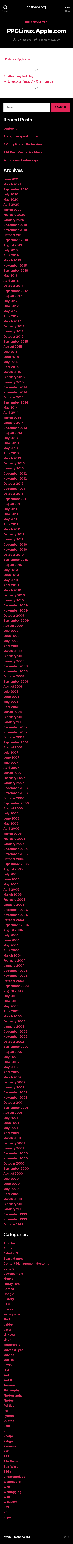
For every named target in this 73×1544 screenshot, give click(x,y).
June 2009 (11, 636)
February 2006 (14, 838)
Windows (10, 1502)
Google (8, 1294)
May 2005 (11, 884)
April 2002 (11, 1072)
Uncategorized (36, 22)
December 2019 (15, 225)
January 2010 (13, 600)
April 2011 (10, 524)
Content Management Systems (26, 1263)
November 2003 (15, 975)
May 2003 (11, 1006)
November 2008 (15, 671)
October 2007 (13, 737)
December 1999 (15, 1214)
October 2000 (13, 1163)
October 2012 (13, 483)
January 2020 (13, 220)
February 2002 (14, 1082)
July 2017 (10, 301)
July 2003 (11, 996)
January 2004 (13, 965)
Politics (8, 1405)
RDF (6, 1431)
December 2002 (15, 1031)
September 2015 (15, 341)
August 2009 (13, 625)
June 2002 (11, 1062)
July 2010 (10, 570)
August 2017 (12, 296)
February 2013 (14, 463)
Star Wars (10, 1466)
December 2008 (15, 666)
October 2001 (13, 1102)
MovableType (13, 1350)
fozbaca (26, 39)
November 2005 (15, 854)
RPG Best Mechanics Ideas (22, 152)
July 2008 (11, 691)
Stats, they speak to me (20, 136)
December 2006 (15, 788)
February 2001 (14, 1143)
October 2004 (13, 920)
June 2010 (11, 575)
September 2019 (15, 240)
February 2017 (14, 326)
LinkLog (9, 1334)
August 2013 (12, 433)
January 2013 (13, 468)
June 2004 (11, 940)
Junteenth (11, 128)
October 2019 (13, 235)
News (7, 1365)
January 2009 (13, 661)
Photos (8, 1400)
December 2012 (15, 473)
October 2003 (13, 981)
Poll (6, 1410)
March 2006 (12, 833)
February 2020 (14, 214)
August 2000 (13, 1173)
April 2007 (11, 767)
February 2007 (14, 778)
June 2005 (11, 879)
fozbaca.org (36, 7)
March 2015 (12, 372)
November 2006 (15, 793)
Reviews (9, 1446)
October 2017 (13, 285)
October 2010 (13, 554)
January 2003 (13, 1026)
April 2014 (11, 412)
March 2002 (12, 1077)
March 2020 (12, 209)
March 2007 (12, 773)
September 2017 (15, 291)
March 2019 (12, 260)
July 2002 (10, 1057)
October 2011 (13, 494)
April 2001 (11, 1133)
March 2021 (12, 184)
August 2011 (12, 504)
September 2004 (16, 925)
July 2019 (10, 250)
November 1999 (15, 1219)
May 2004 (11, 945)
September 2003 (16, 986)
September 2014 (15, 402)
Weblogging (12, 1492)
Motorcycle (11, 1344)
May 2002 (10, 1067)
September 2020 (16, 189)
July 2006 (11, 813)
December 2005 (15, 849)
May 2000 (11, 1189)
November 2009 (15, 610)
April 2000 (11, 1194)
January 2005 (13, 904)
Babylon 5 (10, 1253)
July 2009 (11, 630)
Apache (9, 1243)
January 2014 (13, 422)
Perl (6, 1375)
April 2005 (11, 889)
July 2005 (11, 874)
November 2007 (15, 732)
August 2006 (13, 808)
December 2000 (15, 1153)
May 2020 (10, 199)
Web (6, 1487)
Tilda (7, 1471)
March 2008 (12, 712)
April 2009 (11, 646)
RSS (6, 1456)
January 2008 (13, 722)
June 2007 (11, 757)
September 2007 (16, 742)
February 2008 (14, 717)
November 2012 (15, 478)
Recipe (8, 1436)
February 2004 (14, 960)
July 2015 (10, 351)
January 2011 (13, 539)
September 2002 (16, 1046)
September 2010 (15, 559)
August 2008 (13, 686)
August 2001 (12, 1112)
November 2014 (15, 392)
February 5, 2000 (49, 39)
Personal (9, 1385)
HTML (7, 1304)
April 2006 (11, 828)
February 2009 (14, 656)
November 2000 (15, 1158)
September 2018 (15, 270)
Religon (8, 1441)
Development (13, 1273)
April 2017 (10, 316)
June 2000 (11, 1183)
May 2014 (10, 407)
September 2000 (16, 1168)
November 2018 (15, 265)
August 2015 (12, 346)
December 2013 (15, 428)
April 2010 (11, 585)
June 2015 (11, 357)
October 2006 (13, 798)
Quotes (8, 1421)
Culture (8, 1268)
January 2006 (13, 844)
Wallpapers (11, 1481)
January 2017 (13, 331)
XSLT (7, 1512)
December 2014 (15, 387)
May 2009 (11, 641)
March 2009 (12, 651)
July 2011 (10, 509)
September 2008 (16, 681)
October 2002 (13, 1041)
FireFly (8, 1279)
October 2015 (13, 336)
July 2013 (10, 438)
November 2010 (15, 549)
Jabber (8, 1324)
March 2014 (12, 417)
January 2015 (13, 382)
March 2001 (12, 1138)
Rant (6, 1426)
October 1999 (13, 1224)
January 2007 (13, 783)
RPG (6, 1451)
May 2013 (10, 448)
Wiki (6, 1497)
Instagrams (11, 1314)
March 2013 (12, 458)
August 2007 (13, 747)
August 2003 (13, 991)
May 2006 (11, 823)
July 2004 (11, 935)
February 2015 (14, 377)
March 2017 (12, 321)
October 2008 (13, 676)
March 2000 (12, 1199)
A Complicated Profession (22, 144)
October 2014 (13, 397)
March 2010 (12, 590)
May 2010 (10, 580)
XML (6, 1507)
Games (8, 1289)
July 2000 (11, 1178)
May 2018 (10, 275)
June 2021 (11, 179)
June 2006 (11, 818)
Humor (8, 1309)
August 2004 (13, 930)
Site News (10, 1461)
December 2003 (15, 970)
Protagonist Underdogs (20, 160)
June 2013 (11, 443)
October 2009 (13, 615)
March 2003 (12, 1016)
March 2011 (11, 529)
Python (8, 1416)
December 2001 (15, 1092)
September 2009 (16, 620)
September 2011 (15, 499)
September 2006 (16, 803)
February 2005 (14, 899)
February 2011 (13, 534)
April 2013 (11, 453)
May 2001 (10, 1128)
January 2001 (13, 1148)
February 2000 (14, 1204)
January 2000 (14, 1209)
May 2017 (10, 311)
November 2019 (15, 230)
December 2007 (15, 727)
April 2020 (11, 204)
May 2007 (10, 762)
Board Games (13, 1258)
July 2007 (10, 752)
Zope (7, 1517)
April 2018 (11, 280)
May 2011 (10, 519)
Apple (7, 1248)
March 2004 (12, 955)
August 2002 (13, 1052)
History (8, 1299)
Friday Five (11, 1284)
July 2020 (10, 194)
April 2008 (11, 707)
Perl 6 (7, 1380)
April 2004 (11, 950)
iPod (6, 1319)
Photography (13, 1395)
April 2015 (11, 367)
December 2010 (15, 544)
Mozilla (8, 1360)
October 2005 (13, 859)
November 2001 (15, 1097)
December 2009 (15, 605)
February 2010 (14, 595)
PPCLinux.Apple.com (17, 59)
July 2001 (10, 1118)
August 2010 (12, 565)
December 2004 (15, 910)
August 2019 (12, 245)
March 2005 (12, 894)
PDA (6, 1370)
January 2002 (13, 1087)
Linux (7, 1339)
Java (7, 1329)
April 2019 (11, 255)
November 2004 (15, 915)
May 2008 (11, 702)
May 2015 (10, 362)
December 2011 (14, 488)
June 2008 (11, 696)
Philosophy (11, 1390)
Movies (8, 1355)
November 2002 (15, 1036)
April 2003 (11, 1011)
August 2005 (13, 869)
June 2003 (11, 1001)
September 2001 (15, 1107)
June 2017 (11, 306)
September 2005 (16, 864)
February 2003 (14, 1021)
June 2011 (10, 514)
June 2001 (11, 1123)
